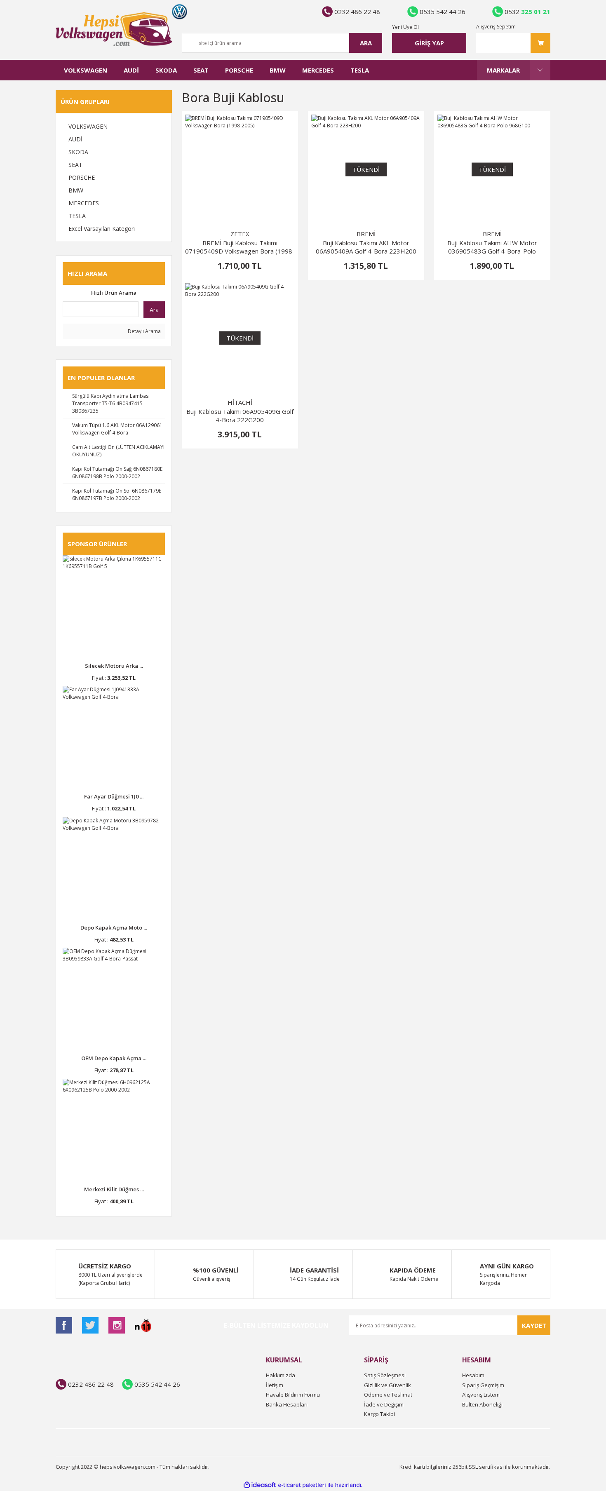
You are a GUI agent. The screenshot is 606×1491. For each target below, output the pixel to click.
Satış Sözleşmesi (385, 1375)
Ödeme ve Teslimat (388, 1394)
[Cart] (513, 43)
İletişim (274, 1385)
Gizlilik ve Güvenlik (387, 1385)
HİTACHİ (240, 402)
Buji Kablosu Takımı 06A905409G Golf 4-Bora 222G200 (240, 415)
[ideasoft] (259, 1485)
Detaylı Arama (144, 331)
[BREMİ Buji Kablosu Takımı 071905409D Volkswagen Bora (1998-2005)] (240, 169)
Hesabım (473, 1375)
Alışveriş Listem (481, 1394)
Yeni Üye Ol (405, 27)
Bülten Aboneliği (482, 1404)
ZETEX (239, 234)
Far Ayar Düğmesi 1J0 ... (113, 796)
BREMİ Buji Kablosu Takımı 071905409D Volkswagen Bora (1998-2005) (240, 247)
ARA (366, 43)
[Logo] (114, 29)
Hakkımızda (280, 1375)
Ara (154, 310)
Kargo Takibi (379, 1414)
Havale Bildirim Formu (293, 1394)
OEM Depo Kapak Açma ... (113, 1058)
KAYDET (534, 1325)
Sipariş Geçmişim (483, 1385)
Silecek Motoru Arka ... (114, 665)
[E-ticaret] (302, 1485)
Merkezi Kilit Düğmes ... (114, 1189)
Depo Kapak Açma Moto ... (113, 927)
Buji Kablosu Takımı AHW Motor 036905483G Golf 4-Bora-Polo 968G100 (492, 247)
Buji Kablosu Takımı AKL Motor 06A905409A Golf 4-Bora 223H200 (366, 247)
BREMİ (366, 234)
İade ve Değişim (384, 1404)
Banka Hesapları (287, 1404)
